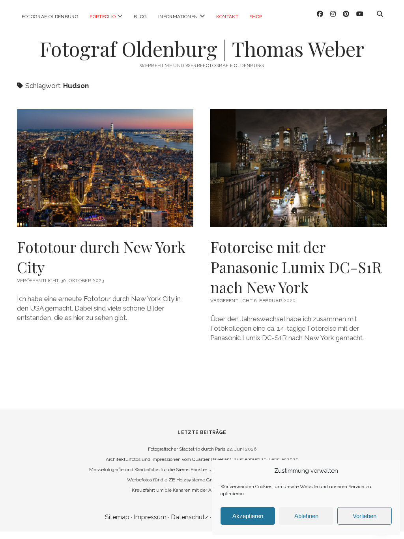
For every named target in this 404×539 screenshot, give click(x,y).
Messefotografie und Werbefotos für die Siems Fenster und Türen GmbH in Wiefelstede (184, 469)
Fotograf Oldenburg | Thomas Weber (202, 48)
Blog (140, 16)
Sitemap (117, 517)
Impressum (150, 517)
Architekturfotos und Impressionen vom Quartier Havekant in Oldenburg (183, 459)
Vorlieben (364, 516)
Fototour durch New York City (101, 257)
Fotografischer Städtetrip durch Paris (186, 449)
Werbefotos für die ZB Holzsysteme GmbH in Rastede (186, 480)
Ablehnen (306, 516)
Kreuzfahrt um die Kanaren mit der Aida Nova (181, 490)
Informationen (178, 16)
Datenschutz (189, 517)
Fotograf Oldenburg (50, 16)
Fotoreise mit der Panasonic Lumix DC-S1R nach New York (296, 267)
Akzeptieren (247, 516)
